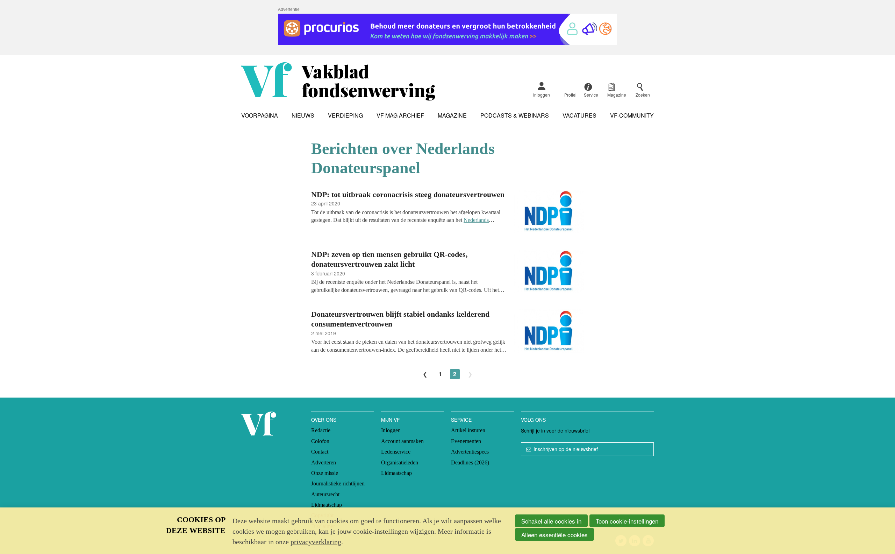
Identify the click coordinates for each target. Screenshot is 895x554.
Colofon (320, 441)
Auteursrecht (325, 494)
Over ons (323, 419)
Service (461, 419)
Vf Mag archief (400, 115)
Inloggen (541, 95)
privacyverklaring (316, 542)
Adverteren (323, 462)
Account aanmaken (402, 441)
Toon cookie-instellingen (627, 521)
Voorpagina (259, 115)
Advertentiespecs (470, 452)
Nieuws (303, 115)
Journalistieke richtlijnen (338, 483)
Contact (319, 452)
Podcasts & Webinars (514, 115)
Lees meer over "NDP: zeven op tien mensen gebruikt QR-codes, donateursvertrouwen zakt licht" (447, 272)
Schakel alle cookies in (551, 521)
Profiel (570, 95)
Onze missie (324, 473)
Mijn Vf (390, 419)
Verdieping (345, 115)
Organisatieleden (399, 462)
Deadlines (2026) (470, 462)
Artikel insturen (468, 430)
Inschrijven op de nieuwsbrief (566, 449)
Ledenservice (395, 452)
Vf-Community (632, 115)
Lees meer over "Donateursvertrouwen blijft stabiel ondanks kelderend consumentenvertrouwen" (447, 332)
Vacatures (579, 115)
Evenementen (466, 441)
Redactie (320, 430)
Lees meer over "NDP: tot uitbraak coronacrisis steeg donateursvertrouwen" (447, 213)
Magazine (452, 115)
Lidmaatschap (326, 505)
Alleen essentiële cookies (554, 534)
